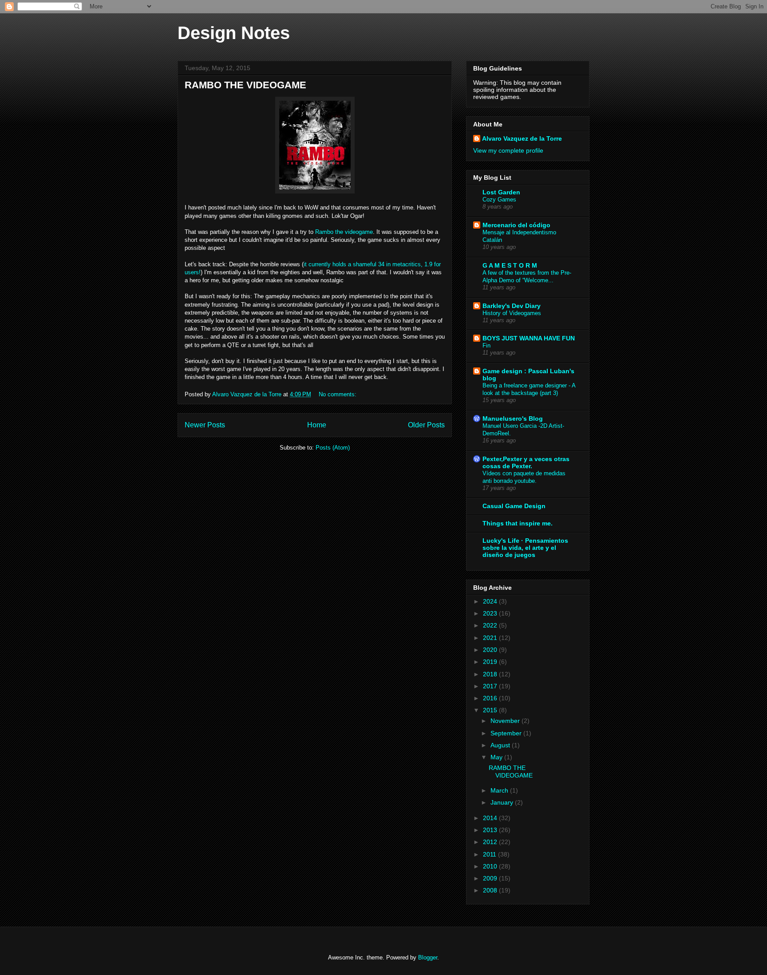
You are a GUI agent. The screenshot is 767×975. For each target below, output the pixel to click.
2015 (491, 710)
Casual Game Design (514, 505)
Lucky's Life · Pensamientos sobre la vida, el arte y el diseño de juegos (525, 547)
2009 (491, 878)
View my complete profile (508, 150)
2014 (491, 817)
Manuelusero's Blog (512, 418)
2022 (491, 625)
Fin (486, 345)
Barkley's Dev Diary (511, 305)
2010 (491, 866)
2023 (491, 613)
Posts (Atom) (333, 447)
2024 (491, 601)
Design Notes (234, 33)
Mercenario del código (516, 225)
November (506, 720)
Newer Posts (205, 425)
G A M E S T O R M (509, 265)
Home (316, 425)
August (501, 745)
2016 (491, 698)
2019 (491, 661)
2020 (491, 649)
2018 (491, 674)
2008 (491, 890)
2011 (490, 854)
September (506, 733)
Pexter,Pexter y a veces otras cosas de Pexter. (525, 462)
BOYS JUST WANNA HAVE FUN (528, 338)
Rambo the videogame (344, 232)
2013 (491, 829)
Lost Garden (501, 192)
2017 (491, 686)
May (497, 757)
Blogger (427, 957)
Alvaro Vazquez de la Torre (522, 138)
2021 (491, 637)
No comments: (338, 394)
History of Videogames (511, 313)
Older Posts (426, 425)
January (502, 802)
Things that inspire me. (517, 523)
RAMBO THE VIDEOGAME (245, 85)
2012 (491, 841)
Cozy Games (499, 199)
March (500, 790)
